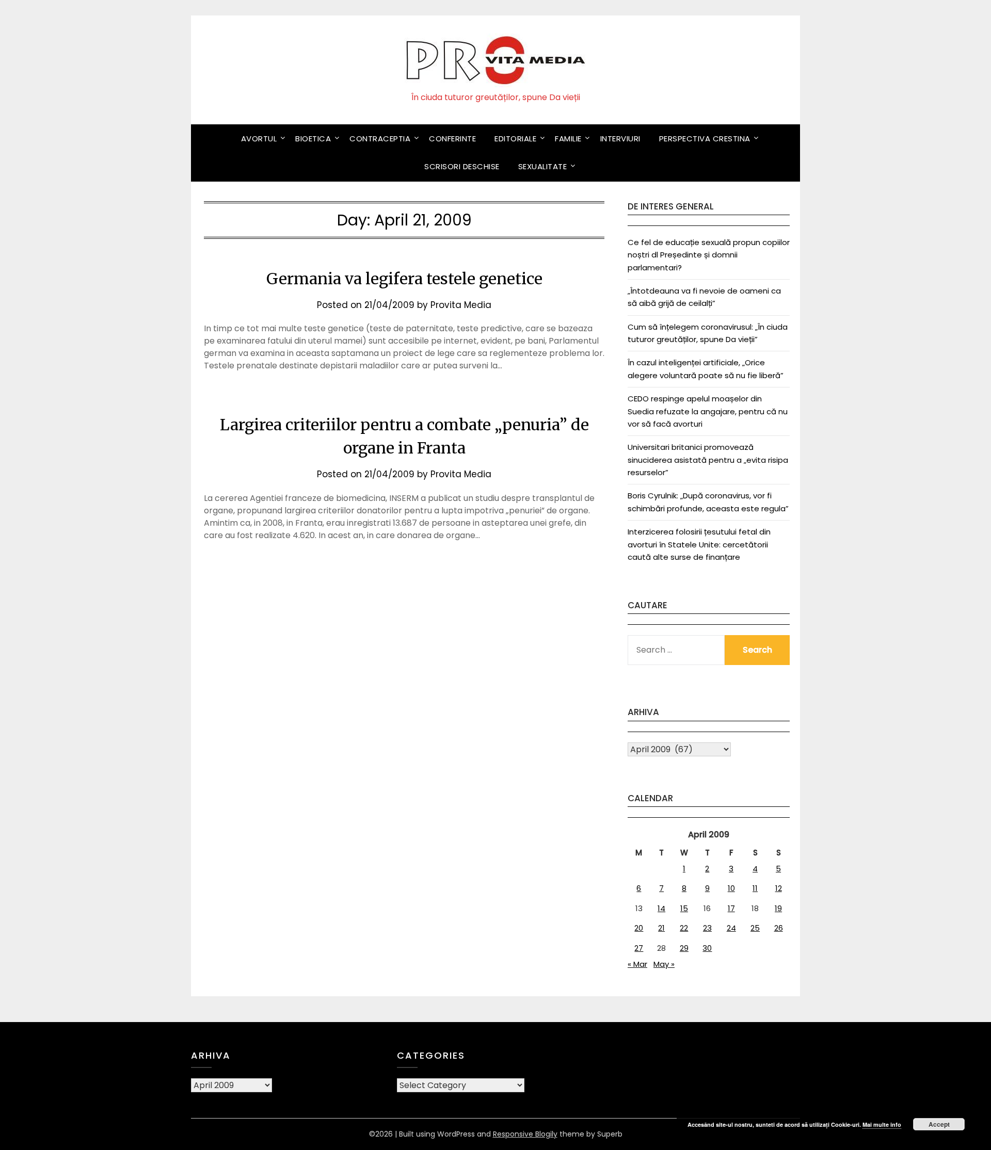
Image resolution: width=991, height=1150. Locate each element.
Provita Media (460, 305)
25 (755, 927)
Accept (939, 1124)
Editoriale (515, 138)
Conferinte (452, 138)
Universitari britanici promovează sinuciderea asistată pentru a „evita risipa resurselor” (708, 460)
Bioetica (313, 138)
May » (664, 964)
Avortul (259, 138)
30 (707, 948)
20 (638, 927)
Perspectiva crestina (704, 138)
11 (755, 888)
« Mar (637, 964)
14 (661, 908)
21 (661, 927)
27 (638, 948)
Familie (568, 138)
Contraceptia (379, 138)
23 (707, 927)
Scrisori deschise (462, 166)
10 (731, 888)
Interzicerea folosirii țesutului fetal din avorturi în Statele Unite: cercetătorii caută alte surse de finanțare (699, 544)
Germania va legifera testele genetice (404, 278)
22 (684, 927)
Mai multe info (881, 1124)
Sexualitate (542, 166)
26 (778, 927)
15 (684, 908)
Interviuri (620, 138)
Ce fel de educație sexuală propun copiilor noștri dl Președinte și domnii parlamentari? (709, 255)
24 (731, 927)
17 (731, 908)
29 (684, 948)
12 (778, 888)
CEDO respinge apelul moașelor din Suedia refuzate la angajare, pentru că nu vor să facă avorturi (708, 411)
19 (778, 908)
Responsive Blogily (525, 1134)
